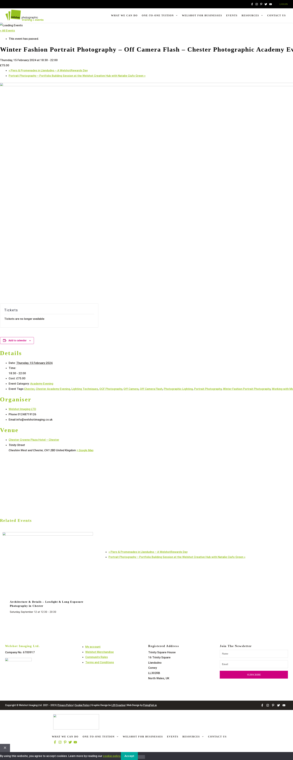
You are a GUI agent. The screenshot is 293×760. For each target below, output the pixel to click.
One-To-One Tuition (158, 15)
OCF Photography (110, 389)
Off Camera (131, 389)
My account (93, 646)
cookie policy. (112, 756)
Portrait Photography (208, 389)
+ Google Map (84, 450)
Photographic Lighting (178, 389)
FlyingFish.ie (150, 705)
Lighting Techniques (84, 389)
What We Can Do (124, 15)
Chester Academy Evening (53, 389)
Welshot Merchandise (99, 652)
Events (232, 15)
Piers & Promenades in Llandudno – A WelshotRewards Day (48, 70)
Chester (29, 389)
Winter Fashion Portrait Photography (246, 389)
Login (284, 4)
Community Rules (96, 657)
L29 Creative (118, 705)
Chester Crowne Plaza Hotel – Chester (34, 439)
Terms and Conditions (99, 662)
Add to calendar (17, 340)
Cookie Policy (82, 705)
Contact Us (276, 15)
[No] (141, 757)
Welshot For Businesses (202, 15)
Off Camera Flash (151, 389)
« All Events (7, 30)
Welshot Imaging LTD (22, 409)
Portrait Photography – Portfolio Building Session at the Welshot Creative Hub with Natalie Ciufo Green (77, 75)
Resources (250, 15)
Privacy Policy (65, 705)
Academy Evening (41, 383)
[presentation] (48, 534)
